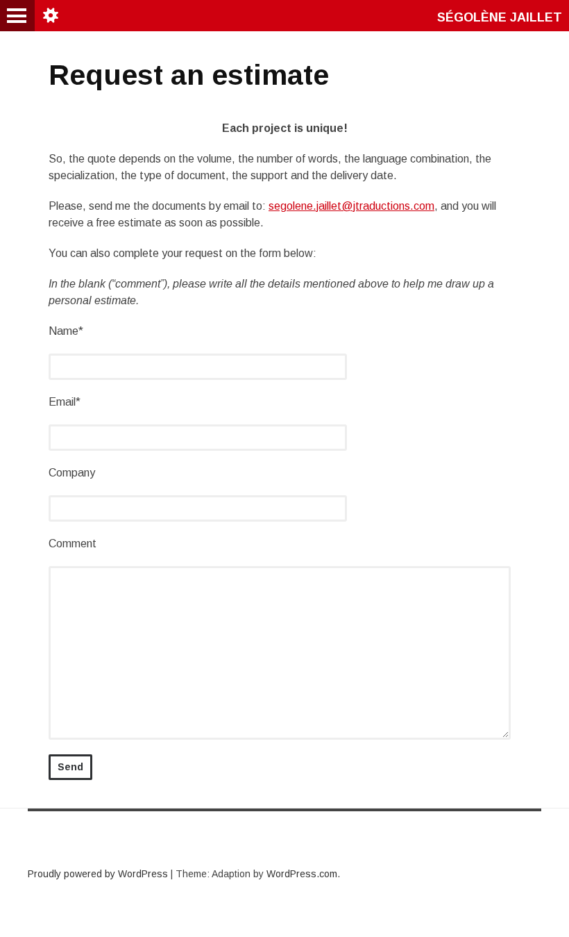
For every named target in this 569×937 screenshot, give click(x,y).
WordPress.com (301, 873)
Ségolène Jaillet (499, 17)
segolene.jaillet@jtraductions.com (351, 206)
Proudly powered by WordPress (98, 873)
